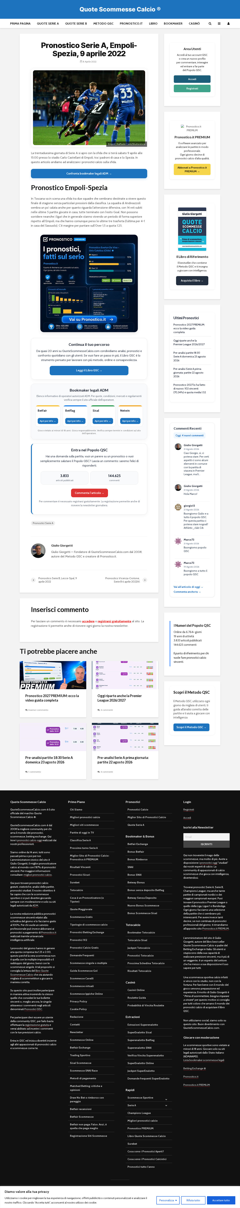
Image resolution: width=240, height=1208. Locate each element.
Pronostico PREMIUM (141, 1128)
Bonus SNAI (135, 874)
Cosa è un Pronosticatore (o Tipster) (87, 899)
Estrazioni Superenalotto (143, 1024)
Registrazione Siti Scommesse (88, 1136)
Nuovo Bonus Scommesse (143, 905)
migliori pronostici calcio (38, 874)
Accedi (192, 79)
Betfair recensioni (81, 1109)
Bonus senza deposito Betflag (146, 890)
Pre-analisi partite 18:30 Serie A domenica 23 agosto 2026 (49, 760)
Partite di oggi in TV (82, 832)
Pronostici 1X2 (78, 940)
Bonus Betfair (136, 851)
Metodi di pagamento (83, 1078)
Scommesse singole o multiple (88, 963)
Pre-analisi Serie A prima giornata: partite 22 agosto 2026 (123, 760)
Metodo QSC (103, 23)
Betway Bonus (136, 882)
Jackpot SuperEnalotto (141, 1070)
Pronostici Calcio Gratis (84, 947)
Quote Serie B (76, 23)
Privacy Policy (78, 1001)
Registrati (192, 88)
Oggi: (190, 435)
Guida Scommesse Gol (84, 970)
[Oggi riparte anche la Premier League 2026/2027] (125, 674)
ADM (35, 905)
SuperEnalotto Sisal (140, 1032)
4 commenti (106, 709)
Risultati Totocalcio (139, 971)
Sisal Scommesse (80, 1063)
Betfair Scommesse (82, 1116)
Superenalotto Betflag (141, 1040)
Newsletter (76, 1032)
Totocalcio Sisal (137, 940)
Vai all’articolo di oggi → (188, 587)
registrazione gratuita (37, 1025)
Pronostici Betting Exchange (87, 932)
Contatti (75, 1024)
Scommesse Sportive (140, 1097)
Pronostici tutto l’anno (141, 1166)
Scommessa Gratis (81, 917)
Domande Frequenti (82, 955)
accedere (88, 621)
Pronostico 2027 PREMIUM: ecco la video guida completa (52, 698)
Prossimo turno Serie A (84, 848)
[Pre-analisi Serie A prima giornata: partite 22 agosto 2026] (125, 736)
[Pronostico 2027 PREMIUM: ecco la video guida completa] (53, 674)
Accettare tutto (221, 1200)
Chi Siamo (76, 809)
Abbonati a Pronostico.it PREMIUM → (192, 169)
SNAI (130, 867)
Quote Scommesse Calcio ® (120, 9)
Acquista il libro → (192, 280)
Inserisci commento (38, 709)
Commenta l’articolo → (89, 493)
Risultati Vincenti (80, 867)
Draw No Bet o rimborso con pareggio (87, 1099)
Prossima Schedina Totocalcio (146, 963)
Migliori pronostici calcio (85, 817)
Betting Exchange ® (194, 1068)
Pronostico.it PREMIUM (215, 928)
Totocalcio (76, 890)
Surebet (75, 882)
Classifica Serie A (80, 840)
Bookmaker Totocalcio (141, 932)
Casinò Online (136, 990)
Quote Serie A (48, 23)
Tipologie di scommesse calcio (89, 924)
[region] (120, 1197)
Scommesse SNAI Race (84, 1070)
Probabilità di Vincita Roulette (146, 1005)
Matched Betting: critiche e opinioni (86, 1087)
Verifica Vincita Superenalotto (146, 1055)
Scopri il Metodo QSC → (191, 727)
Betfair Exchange (80, 1047)
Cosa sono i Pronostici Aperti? (146, 1151)
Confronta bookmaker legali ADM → (89, 173)
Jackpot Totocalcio (139, 948)
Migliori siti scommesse (84, 825)
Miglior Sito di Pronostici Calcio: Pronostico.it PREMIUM (89, 857)
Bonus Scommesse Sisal (142, 913)
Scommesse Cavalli (82, 978)
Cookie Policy (78, 1009)
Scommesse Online (81, 1040)
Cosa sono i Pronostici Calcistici (147, 1159)
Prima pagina (20, 23)
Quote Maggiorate (81, 909)
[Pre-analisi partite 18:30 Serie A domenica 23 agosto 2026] (53, 736)
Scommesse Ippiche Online (86, 993)
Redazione (76, 1017)
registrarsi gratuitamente (114, 621)
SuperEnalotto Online (141, 1063)
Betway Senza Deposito (142, 897)
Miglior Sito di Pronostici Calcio (147, 817)
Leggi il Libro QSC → (89, 370)
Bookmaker (173, 23)
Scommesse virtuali (82, 986)
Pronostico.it (131, 23)
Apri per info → (48, 420)
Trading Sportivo (80, 1055)
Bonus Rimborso (138, 859)
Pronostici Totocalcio (141, 955)
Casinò (194, 23)
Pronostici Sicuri (80, 874)
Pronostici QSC (33, 1009)
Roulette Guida (137, 997)
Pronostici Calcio (138, 809)
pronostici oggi (209, 862)
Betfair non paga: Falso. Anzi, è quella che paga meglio (88, 1126)
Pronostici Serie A (43, 523)
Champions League (139, 1113)
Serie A (132, 1105)
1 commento (34, 771)
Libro (153, 23)
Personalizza (166, 1200)
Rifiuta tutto (193, 1200)
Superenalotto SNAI (140, 1047)
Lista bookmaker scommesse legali (203, 1060)
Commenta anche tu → (187, 591)
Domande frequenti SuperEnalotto (149, 1078)
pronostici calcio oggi (29, 840)
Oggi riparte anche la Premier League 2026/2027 (120, 698)
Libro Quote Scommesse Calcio (147, 1136)
